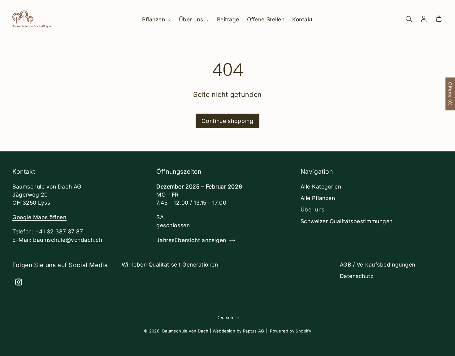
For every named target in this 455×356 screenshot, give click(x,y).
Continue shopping (227, 121)
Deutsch (224, 317)
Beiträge (228, 19)
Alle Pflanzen (318, 198)
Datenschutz (357, 276)
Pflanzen (154, 19)
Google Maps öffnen (39, 217)
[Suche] (408, 19)
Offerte (450, 94)
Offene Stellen (265, 19)
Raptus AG (253, 330)
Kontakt (302, 19)
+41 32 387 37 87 (59, 231)
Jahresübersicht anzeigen (191, 240)
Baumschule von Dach (185, 330)
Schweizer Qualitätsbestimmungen (347, 221)
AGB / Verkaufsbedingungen (377, 264)
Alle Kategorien (321, 186)
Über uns (192, 19)
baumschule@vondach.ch (67, 240)
